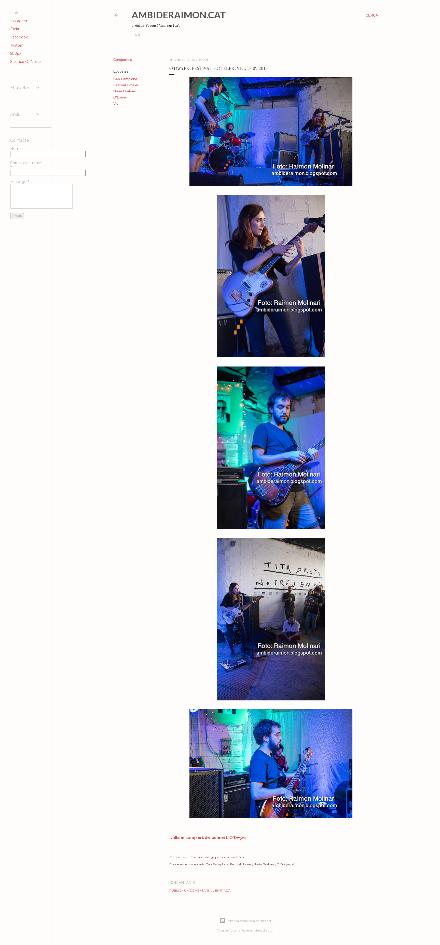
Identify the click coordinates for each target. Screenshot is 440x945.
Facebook (19, 37)
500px (15, 53)
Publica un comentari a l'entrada (200, 890)
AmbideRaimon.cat (179, 14)
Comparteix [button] (122, 60)
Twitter (16, 45)
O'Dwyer (120, 97)
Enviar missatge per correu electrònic (218, 857)
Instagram (19, 21)
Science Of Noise (25, 61)
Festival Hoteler (126, 85)
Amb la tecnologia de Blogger (249, 921)
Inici (138, 35)
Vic (115, 103)
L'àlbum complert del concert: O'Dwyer (207, 837)
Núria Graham (124, 91)
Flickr (14, 29)
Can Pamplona (125, 79)
